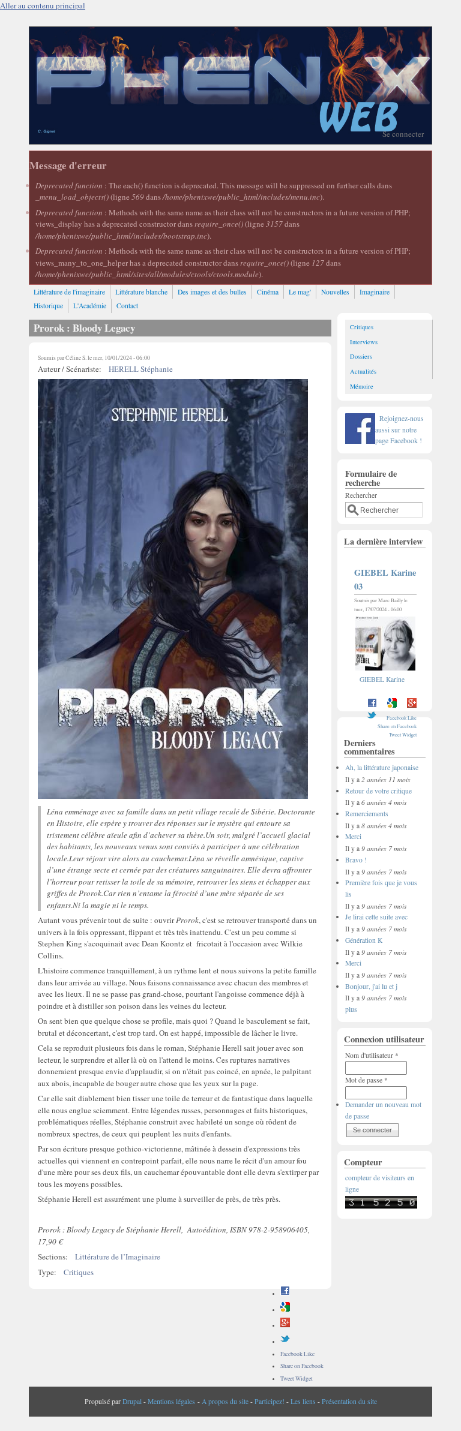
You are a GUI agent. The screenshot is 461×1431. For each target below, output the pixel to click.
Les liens (303, 1401)
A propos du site (225, 1401)
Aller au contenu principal (42, 5)
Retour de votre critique (378, 790)
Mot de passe (366, 1079)
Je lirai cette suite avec (376, 916)
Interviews (364, 342)
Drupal (132, 1401)
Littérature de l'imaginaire (69, 291)
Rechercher (361, 495)
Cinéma (268, 291)
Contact (127, 305)
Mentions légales (171, 1401)
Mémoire (361, 386)
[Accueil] (230, 141)
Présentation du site (349, 1401)
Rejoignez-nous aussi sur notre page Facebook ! (399, 429)
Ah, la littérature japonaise (381, 767)
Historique (48, 305)
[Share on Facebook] (285, 1293)
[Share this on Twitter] (285, 1341)
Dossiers (361, 356)
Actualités (363, 371)
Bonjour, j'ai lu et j (371, 986)
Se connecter (403, 133)
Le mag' (300, 291)
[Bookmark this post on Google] (285, 1309)
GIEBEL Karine (382, 679)
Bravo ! (356, 859)
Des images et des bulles (212, 291)
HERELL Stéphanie (141, 368)
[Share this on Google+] (285, 1325)
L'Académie (89, 305)
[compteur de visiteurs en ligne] (381, 1206)
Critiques (79, 1272)
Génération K (363, 940)
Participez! (270, 1401)
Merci (353, 836)
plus (351, 1009)
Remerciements (366, 813)
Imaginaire (375, 291)
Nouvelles (335, 291)
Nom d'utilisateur (372, 1055)
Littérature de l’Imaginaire (117, 1256)
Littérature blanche (141, 291)
